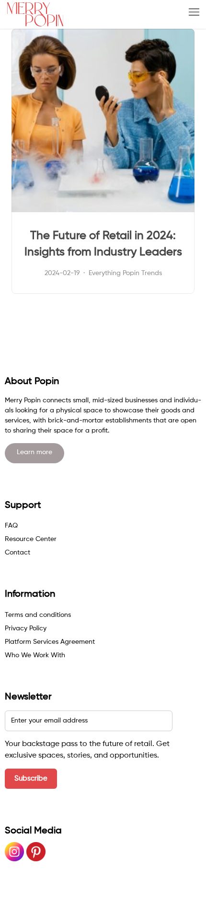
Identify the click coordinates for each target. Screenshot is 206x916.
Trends (151, 273)
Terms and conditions (38, 615)
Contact (17, 552)
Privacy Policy (25, 628)
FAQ (11, 525)
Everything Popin (114, 273)
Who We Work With (35, 655)
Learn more (34, 452)
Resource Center (31, 539)
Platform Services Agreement (50, 642)
